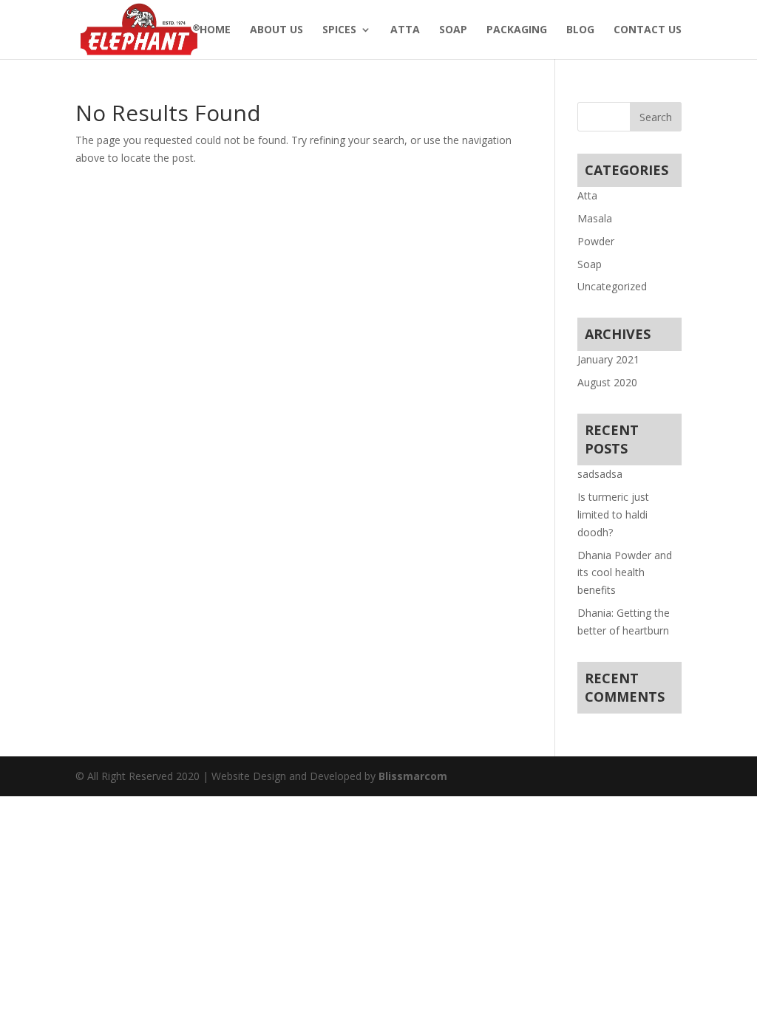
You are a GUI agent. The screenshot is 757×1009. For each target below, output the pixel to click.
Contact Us (648, 30)
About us (276, 30)
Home (215, 30)
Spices (339, 30)
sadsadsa (599, 474)
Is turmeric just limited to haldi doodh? (613, 514)
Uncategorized (612, 286)
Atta (405, 30)
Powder (595, 241)
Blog (580, 30)
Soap (453, 30)
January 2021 (608, 359)
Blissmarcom (412, 776)
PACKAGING (516, 30)
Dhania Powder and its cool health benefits (624, 573)
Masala (594, 218)
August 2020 (607, 382)
